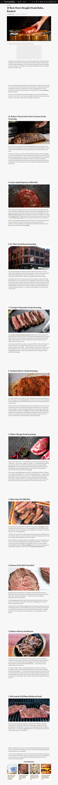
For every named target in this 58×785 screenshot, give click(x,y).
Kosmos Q (10, 592)
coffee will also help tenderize (17, 217)
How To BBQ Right (27, 545)
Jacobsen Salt (25, 400)
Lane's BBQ (26, 225)
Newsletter (53, 1)
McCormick (26, 728)
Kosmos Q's (16, 600)
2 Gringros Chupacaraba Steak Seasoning (20, 334)
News (24, 1)
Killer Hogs (41, 526)
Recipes (19, 1)
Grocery (9, 5)
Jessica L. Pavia (11, 14)
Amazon (31, 146)
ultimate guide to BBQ (36, 546)
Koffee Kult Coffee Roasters (14, 214)
